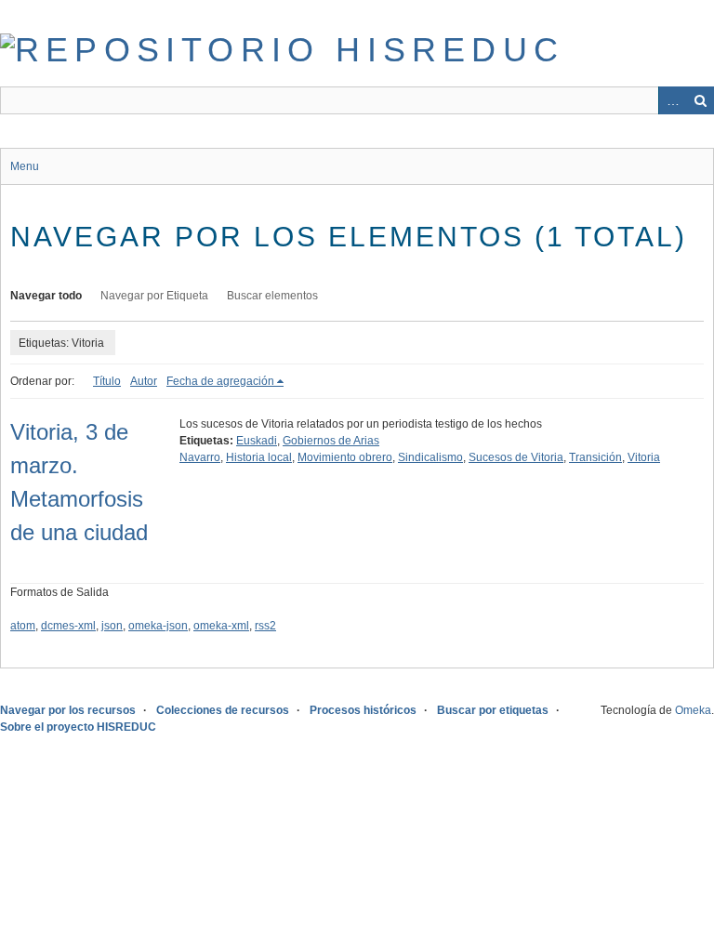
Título (107, 381)
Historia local (259, 457)
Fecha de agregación (220, 381)
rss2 (265, 625)
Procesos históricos (363, 710)
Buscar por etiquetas (493, 710)
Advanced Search (672, 100)
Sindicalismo (430, 457)
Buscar (700, 100)
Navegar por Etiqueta (154, 295)
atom (22, 625)
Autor (143, 381)
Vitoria (644, 457)
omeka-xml (221, 625)
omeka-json (158, 625)
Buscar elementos (272, 295)
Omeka (693, 710)
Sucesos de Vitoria (516, 457)
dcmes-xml (68, 625)
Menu (24, 166)
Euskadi (256, 440)
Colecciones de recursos (222, 710)
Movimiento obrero (345, 457)
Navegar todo (46, 295)
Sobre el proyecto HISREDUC (78, 727)
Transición (595, 457)
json (112, 625)
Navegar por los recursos (68, 710)
